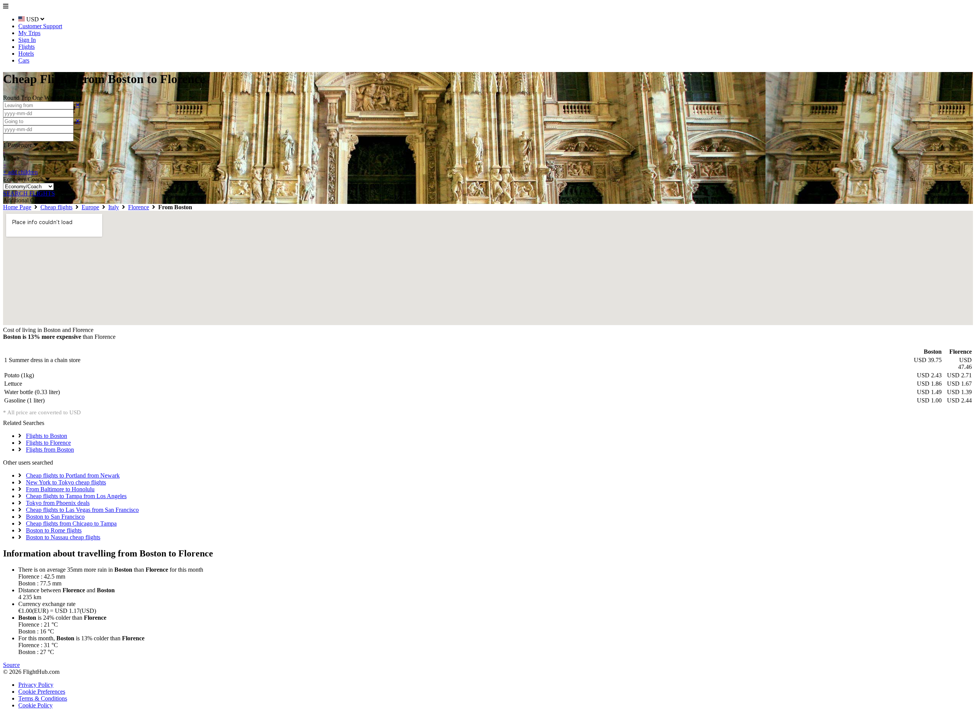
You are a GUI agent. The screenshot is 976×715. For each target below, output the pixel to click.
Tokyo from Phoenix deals (58, 503)
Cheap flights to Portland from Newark (73, 475)
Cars (23, 60)
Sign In (27, 40)
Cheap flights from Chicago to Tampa (71, 523)
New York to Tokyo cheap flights (66, 482)
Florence (138, 207)
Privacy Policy (35, 684)
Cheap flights (56, 207)
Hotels (26, 53)
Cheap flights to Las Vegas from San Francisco (82, 510)
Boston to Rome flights (54, 530)
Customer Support (40, 26)
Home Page (17, 207)
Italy (113, 207)
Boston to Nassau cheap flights (63, 537)
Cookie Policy (35, 705)
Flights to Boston (46, 436)
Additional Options (28, 200)
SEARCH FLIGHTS (29, 193)
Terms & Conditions (42, 698)
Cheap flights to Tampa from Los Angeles (76, 496)
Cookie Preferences (41, 691)
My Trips (29, 33)
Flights (26, 46)
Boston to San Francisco (55, 516)
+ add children (20, 172)
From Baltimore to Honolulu (60, 489)
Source (11, 665)
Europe (90, 207)
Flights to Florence (48, 442)
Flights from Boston (50, 449)
